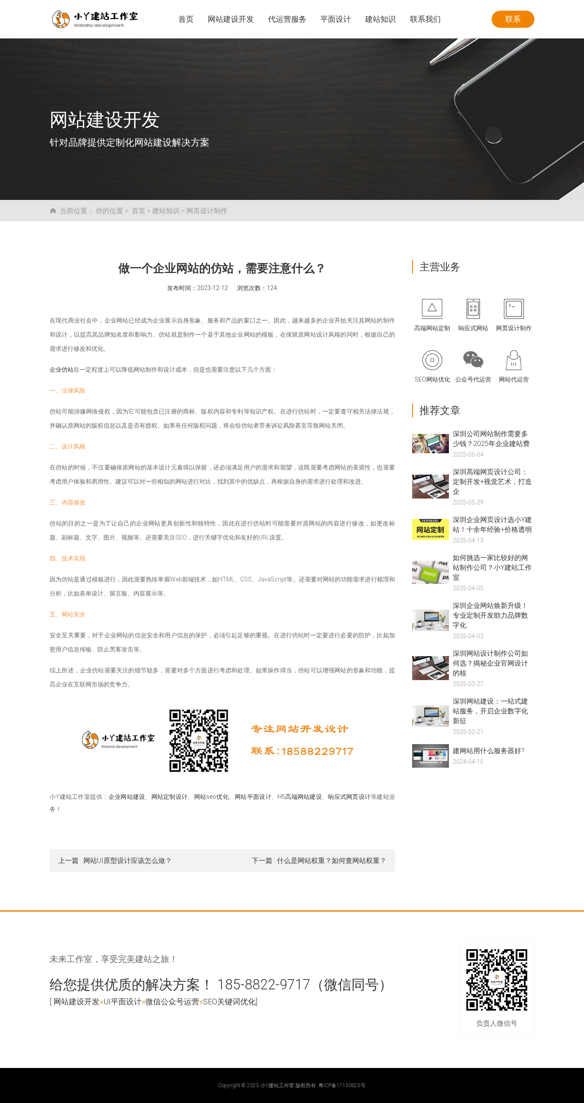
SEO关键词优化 (229, 1001)
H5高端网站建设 (299, 796)
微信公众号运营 (172, 1001)
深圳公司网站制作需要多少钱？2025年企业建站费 (491, 438)
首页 (138, 210)
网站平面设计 (253, 796)
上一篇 (115, 860)
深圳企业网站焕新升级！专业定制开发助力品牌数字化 (490, 615)
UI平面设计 (122, 1001)
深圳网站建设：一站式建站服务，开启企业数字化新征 (490, 710)
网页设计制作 (206, 210)
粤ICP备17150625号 (342, 1085)
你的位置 (109, 210)
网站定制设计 (169, 796)
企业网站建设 (127, 796)
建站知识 (166, 210)
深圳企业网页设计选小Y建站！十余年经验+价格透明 (492, 524)
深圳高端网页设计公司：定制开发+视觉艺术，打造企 (492, 481)
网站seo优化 (211, 796)
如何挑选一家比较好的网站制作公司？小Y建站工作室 (492, 567)
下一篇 (319, 860)
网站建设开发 (76, 1001)
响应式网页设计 (349, 796)
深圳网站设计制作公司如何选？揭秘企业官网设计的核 (490, 662)
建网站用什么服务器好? (489, 750)
